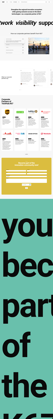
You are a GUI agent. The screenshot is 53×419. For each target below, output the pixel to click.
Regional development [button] (9, 52)
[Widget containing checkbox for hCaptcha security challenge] (26, 184)
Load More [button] (26, 154)
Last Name (28, 169)
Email (7, 172)
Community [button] (7, 44)
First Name (7, 169)
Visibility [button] (7, 47)
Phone (27, 172)
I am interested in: (8, 175)
